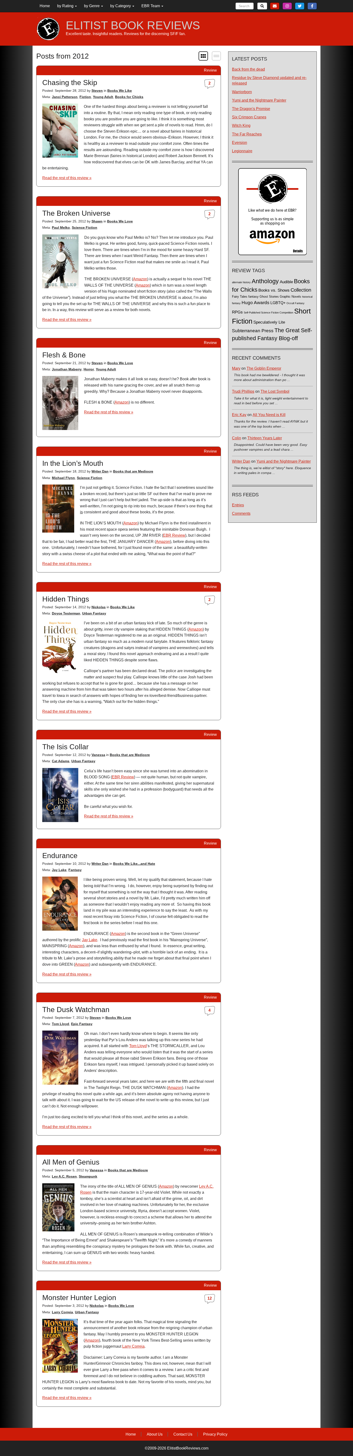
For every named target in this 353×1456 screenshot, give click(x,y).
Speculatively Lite (269, 322)
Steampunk (88, 1176)
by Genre (92, 6)
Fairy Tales (239, 296)
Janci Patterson (65, 97)
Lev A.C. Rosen (64, 1176)
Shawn (97, 221)
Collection (301, 290)
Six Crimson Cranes (249, 117)
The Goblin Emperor (264, 368)
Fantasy (75, 870)
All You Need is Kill (269, 415)
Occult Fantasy (295, 303)
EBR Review (174, 535)
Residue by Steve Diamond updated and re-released (269, 80)
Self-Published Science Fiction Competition (268, 312)
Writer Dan (100, 471)
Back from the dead (248, 69)
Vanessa (98, 755)
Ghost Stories (269, 296)
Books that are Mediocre (133, 471)
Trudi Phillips (243, 391)
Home (45, 6)
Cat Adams (60, 761)
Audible (286, 281)
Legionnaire (242, 151)
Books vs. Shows (274, 290)
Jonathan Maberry (67, 369)
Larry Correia (62, 1312)
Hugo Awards (255, 302)
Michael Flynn (63, 478)
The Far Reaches (247, 134)
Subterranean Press (253, 330)
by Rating (65, 6)
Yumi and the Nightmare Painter (259, 100)
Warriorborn (242, 92)
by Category (121, 6)
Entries (238, 505)
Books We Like (119, 90)
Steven (97, 90)
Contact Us (182, 1434)
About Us (155, 1434)
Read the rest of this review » (66, 178)
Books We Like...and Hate (134, 864)
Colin (236, 438)
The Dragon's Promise (251, 109)
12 (209, 1298)
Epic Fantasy (81, 1024)
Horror (89, 369)
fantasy (253, 296)
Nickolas (98, 607)
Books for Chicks (129, 97)
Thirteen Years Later (264, 438)
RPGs (237, 312)
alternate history (241, 282)
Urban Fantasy (94, 613)
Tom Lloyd (60, 1024)
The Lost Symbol (275, 391)
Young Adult (103, 97)
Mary (236, 368)
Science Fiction (84, 227)
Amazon (140, 279)
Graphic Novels (290, 296)
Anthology (265, 281)
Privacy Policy (215, 1434)
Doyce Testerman (66, 613)
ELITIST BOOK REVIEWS (133, 25)
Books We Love (120, 221)
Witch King (241, 125)
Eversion (239, 143)
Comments (241, 513)
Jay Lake (59, 870)
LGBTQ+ (278, 303)
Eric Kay (239, 415)
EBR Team (151, 6)
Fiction (85, 97)
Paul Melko (61, 227)
